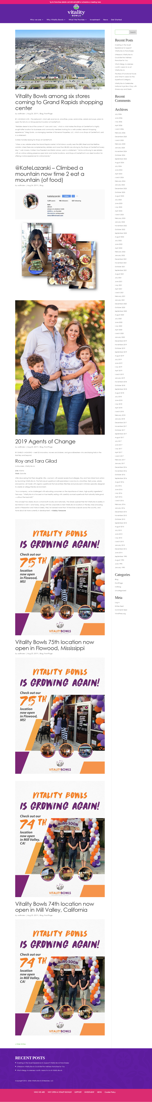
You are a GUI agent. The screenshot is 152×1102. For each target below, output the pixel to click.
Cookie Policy (110, 1092)
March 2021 (119, 292)
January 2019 (120, 378)
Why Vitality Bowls (55, 20)
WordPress (52, 1099)
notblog (118, 587)
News (105, 20)
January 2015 (120, 545)
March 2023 (119, 214)
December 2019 (121, 341)
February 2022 (120, 252)
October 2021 (120, 267)
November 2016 (121, 471)
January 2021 (120, 300)
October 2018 (120, 385)
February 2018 (120, 415)
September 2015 (121, 523)
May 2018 (118, 404)
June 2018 (118, 400)
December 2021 (121, 259)
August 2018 (119, 393)
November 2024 (121, 151)
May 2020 (118, 326)
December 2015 (121, 512)
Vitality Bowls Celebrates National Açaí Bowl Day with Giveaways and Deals (126, 86)
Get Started (116, 20)
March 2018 (119, 411)
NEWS (99, 1092)
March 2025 (119, 140)
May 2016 (118, 493)
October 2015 (120, 519)
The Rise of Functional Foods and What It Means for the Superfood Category (125, 76)
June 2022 (118, 244)
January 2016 (120, 508)
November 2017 (121, 426)
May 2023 (118, 207)
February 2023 (120, 218)
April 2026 (118, 125)
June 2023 (118, 203)
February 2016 (120, 504)
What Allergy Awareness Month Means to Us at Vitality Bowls (124, 67)
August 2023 (119, 196)
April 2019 (118, 370)
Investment (95, 20)
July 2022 (118, 240)
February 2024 (120, 181)
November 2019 (121, 345)
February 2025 (120, 144)
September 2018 (121, 389)
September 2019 (121, 352)
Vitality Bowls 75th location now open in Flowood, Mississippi (54, 645)
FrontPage (48, 114)
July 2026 (118, 114)
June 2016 (118, 489)
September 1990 (121, 556)
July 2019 (118, 359)
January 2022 (120, 255)
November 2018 (121, 382)
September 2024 (121, 159)
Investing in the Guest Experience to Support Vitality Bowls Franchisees (124, 48)
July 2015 (118, 530)
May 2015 (118, 538)
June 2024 (118, 170)
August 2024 (119, 162)
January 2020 (120, 337)
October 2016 (120, 475)
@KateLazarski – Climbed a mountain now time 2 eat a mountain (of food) (49, 173)
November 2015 (121, 515)
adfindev (21, 114)
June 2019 (118, 363)
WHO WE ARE (39, 1092)
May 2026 (118, 122)
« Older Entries (20, 1044)
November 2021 (121, 263)
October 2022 (120, 229)
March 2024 (119, 177)
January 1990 (120, 567)
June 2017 (118, 445)
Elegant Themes (31, 1099)
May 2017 (118, 449)
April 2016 (118, 497)
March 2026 (119, 129)
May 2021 (118, 285)
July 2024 (118, 166)
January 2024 (120, 185)
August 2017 (119, 437)
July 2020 (118, 319)
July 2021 (118, 278)
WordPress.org (120, 613)
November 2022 (121, 226)
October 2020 (120, 307)
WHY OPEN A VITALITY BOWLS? (60, 1092)
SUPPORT (78, 1092)
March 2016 (119, 500)
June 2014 (118, 553)
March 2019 (119, 374)
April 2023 (118, 211)
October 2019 (120, 348)
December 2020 (121, 304)
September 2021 (121, 270)
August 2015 (119, 527)
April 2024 (118, 174)
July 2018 (118, 397)
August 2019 (119, 356)
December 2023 (121, 188)
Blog (41, 114)
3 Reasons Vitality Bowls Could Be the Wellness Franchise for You (124, 57)
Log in (117, 602)
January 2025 (120, 148)
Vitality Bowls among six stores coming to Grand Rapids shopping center (59, 102)
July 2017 (118, 441)
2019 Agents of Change (45, 441)
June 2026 (118, 118)
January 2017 (120, 463)
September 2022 (121, 233)
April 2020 (118, 330)
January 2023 (120, 222)
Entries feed (119, 606)
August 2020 (119, 315)
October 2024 (120, 155)
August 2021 (119, 274)
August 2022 (119, 237)
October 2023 (120, 192)
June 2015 (118, 534)
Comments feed (121, 610)
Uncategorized (120, 590)
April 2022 (118, 248)
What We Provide (77, 20)
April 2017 (118, 452)
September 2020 (121, 311)
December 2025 (121, 137)
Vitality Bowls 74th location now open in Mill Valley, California (54, 906)
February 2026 (120, 133)
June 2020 (118, 322)
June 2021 (118, 281)
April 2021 (118, 289)
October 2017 (120, 430)
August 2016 (119, 482)
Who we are (35, 20)
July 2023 (118, 200)
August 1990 (119, 560)
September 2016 (121, 478)
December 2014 (121, 549)
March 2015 (119, 541)
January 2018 (120, 419)
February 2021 (120, 296)
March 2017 (119, 456)
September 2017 (121, 434)
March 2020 (119, 333)
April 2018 (118, 408)
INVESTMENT (89, 1092)
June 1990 (118, 564)
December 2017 (121, 422)
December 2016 (121, 467)
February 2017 (120, 460)
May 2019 (118, 367)
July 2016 (118, 486)
